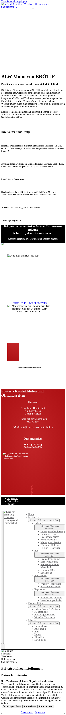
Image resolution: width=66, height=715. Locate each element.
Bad (36, 550)
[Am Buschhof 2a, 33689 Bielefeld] (33, 493)
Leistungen (33, 517)
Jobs (36, 631)
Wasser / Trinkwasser (51, 583)
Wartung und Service (51, 542)
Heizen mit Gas (48, 534)
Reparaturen (40, 589)
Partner (37, 634)
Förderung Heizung (50, 545)
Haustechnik (40, 575)
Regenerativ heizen (50, 537)
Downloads (40, 640)
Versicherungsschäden (51, 600)
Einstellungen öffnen (11, 706)
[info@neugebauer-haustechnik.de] (33, 490)
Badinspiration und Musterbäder (50, 566)
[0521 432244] (33, 487)
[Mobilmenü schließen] (2, 577)
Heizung (38, 523)
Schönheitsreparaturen (51, 597)
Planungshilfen (35, 603)
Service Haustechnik (50, 586)
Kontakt (11, 504)
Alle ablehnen (30, 706)
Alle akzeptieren (46, 706)
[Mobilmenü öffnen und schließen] (33, 8)
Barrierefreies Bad (49, 561)
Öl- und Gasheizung (50, 548)
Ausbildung (40, 629)
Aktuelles (39, 637)
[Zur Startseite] (33, 7)
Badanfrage (46, 572)
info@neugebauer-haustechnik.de (37, 427)
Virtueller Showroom (44, 617)
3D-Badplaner (41, 611)
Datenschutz (13, 501)
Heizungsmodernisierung (53, 531)
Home (31, 514)
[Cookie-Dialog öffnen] (3, 647)
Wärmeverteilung (49, 539)
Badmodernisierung (50, 559)
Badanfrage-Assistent (44, 614)
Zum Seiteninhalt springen (14, 1)
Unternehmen (41, 626)
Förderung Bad (48, 570)
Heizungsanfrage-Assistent (47, 609)
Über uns (32, 620)
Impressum (12, 498)
